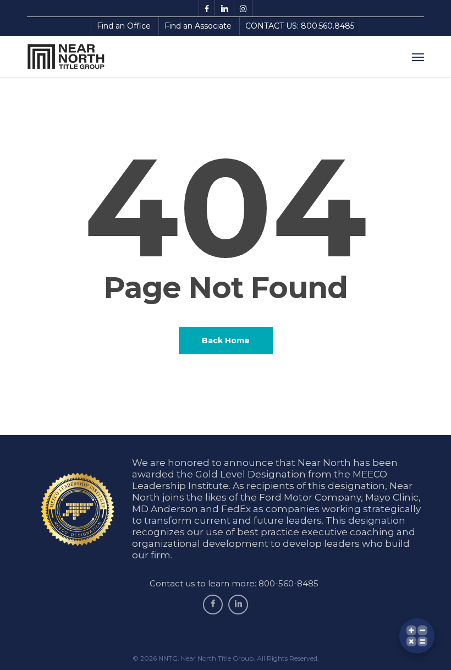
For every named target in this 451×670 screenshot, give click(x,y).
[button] (418, 56)
